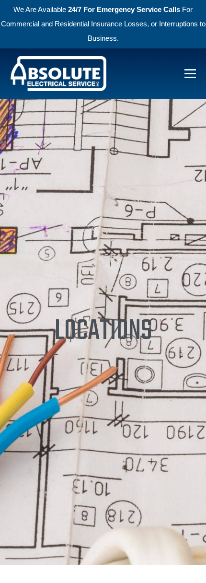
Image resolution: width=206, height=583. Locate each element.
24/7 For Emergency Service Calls (124, 9)
